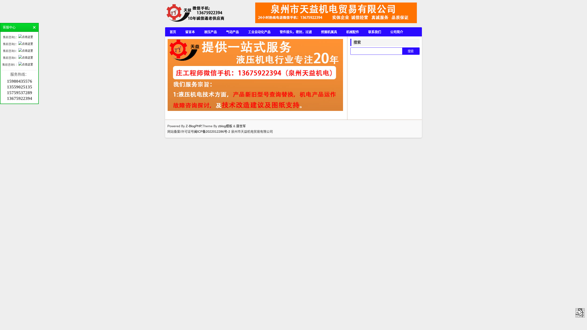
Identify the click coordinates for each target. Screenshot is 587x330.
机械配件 (352, 32)
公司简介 (396, 32)
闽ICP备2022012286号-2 (212, 131)
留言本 (190, 32)
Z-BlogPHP (193, 126)
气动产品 (232, 32)
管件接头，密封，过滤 (296, 32)
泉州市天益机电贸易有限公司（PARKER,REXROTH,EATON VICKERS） (580, 312)
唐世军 (241, 126)
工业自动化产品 (259, 32)
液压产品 (210, 32)
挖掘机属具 (329, 32)
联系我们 (374, 32)
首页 (173, 32)
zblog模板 (225, 126)
